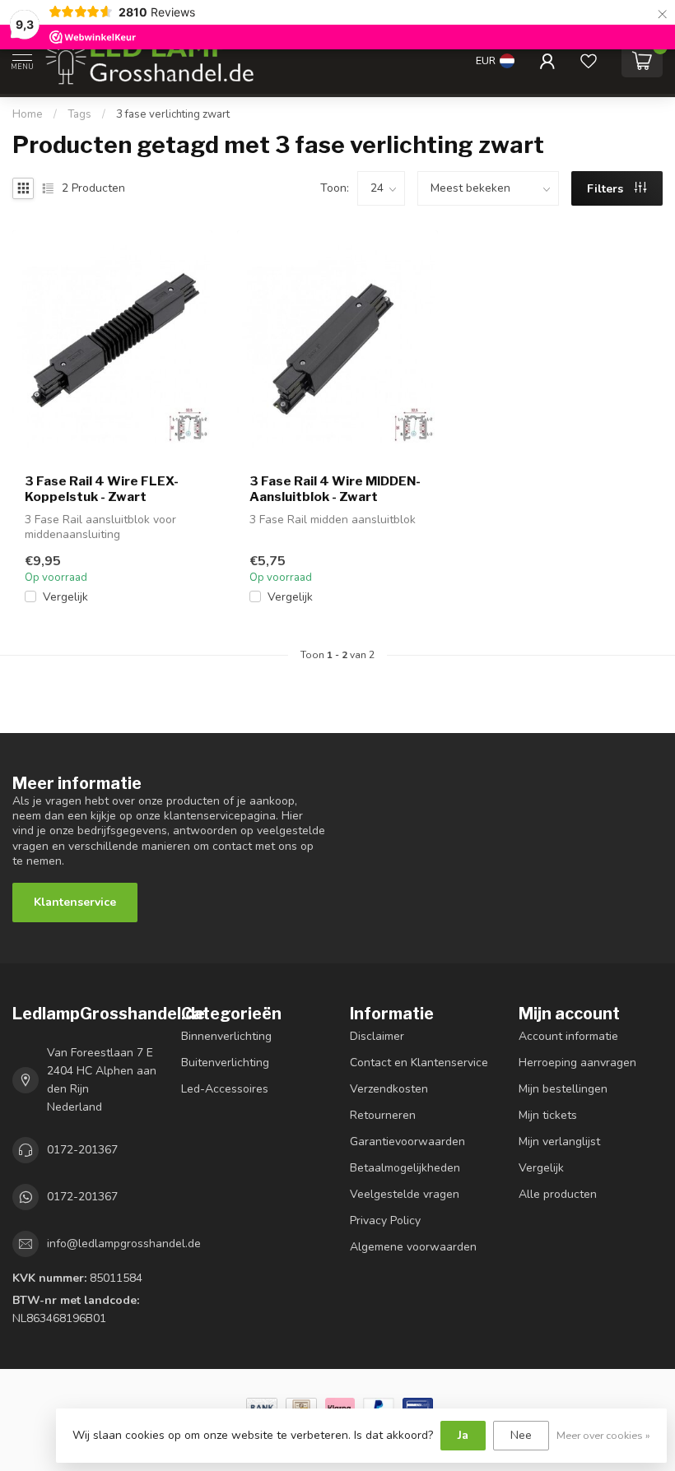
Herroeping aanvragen (577, 1062)
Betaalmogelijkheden (405, 1168)
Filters (606, 189)
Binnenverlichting (226, 1036)
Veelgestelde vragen (404, 1194)
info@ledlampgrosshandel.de (124, 1243)
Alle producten (558, 1194)
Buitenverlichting (225, 1062)
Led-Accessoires (224, 1089)
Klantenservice (75, 902)
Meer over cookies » (603, 1435)
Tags (79, 114)
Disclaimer (377, 1036)
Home (27, 114)
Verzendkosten (389, 1089)
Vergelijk (65, 597)
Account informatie (568, 1036)
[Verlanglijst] (588, 60)
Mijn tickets (548, 1115)
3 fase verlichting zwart (173, 114)
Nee (521, 1435)
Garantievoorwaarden (407, 1141)
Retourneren (383, 1115)
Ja (463, 1435)
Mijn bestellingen (563, 1089)
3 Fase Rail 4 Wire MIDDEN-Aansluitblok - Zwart (335, 488)
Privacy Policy (385, 1220)
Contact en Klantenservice (419, 1062)
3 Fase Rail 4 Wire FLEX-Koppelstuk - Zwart (102, 488)
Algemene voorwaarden (413, 1247)
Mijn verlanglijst (559, 1141)
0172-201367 (82, 1150)
